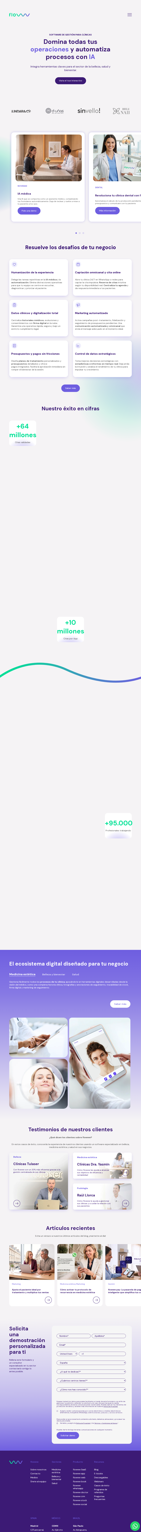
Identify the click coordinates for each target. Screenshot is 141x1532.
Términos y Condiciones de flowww (105, 1423)
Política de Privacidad (111, 1406)
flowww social (80, 1504)
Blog (96, 1469)
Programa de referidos (100, 1491)
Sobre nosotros (38, 1469)
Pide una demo (29, 210)
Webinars (99, 1481)
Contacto (35, 1473)
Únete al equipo (38, 1481)
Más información (107, 210)
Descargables (101, 1477)
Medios (34, 1477)
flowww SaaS (79, 1469)
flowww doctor (80, 1492)
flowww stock (80, 1500)
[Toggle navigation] (128, 14)
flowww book (79, 1481)
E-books (98, 1473)
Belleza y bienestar (53, 974)
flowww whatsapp (78, 1487)
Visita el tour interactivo (70, 80)
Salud (75, 974)
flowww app (79, 1473)
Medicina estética (22, 974)
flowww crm (79, 1496)
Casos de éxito (101, 1485)
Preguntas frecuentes (99, 1498)
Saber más (70, 388)
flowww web (79, 1477)
